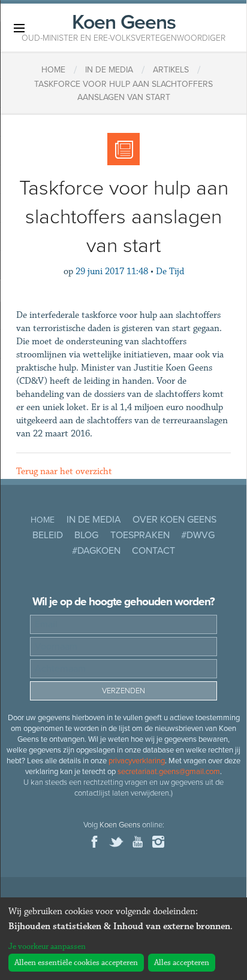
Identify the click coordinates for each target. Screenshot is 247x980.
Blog (86, 535)
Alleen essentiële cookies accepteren (76, 962)
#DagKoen (96, 551)
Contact (153, 551)
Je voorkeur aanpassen (47, 946)
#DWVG (198, 535)
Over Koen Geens (174, 520)
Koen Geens (123, 26)
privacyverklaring (137, 761)
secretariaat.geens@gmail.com (169, 771)
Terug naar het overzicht (64, 471)
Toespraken (140, 535)
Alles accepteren (181, 962)
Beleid (47, 535)
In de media (94, 520)
